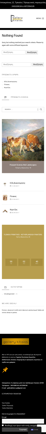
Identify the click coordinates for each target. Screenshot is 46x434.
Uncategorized (9, 294)
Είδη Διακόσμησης (10, 81)
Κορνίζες (7, 87)
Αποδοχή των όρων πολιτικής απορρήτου (21, 425)
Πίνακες (7, 84)
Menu (39, 18)
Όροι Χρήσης (6, 403)
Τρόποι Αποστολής (7, 408)
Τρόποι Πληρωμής (7, 405)
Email (4, 417)
